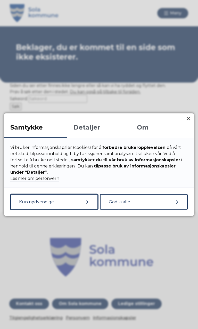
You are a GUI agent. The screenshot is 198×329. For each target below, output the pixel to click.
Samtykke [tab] (26, 127)
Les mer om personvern (34, 178)
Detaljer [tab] (86, 127)
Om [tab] (142, 127)
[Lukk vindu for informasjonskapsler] (188, 118)
